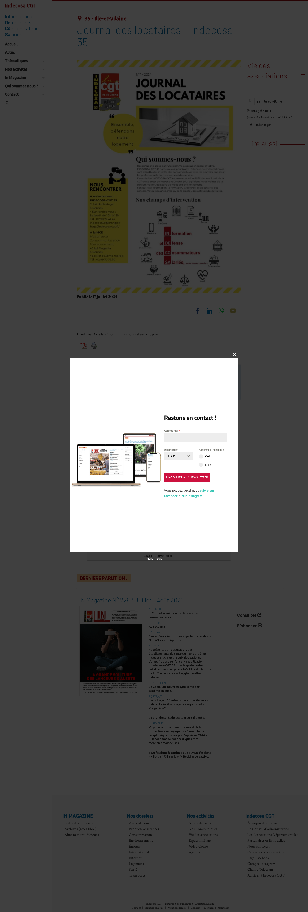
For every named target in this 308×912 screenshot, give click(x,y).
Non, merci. (154, 558)
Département (171, 449)
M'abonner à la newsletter (187, 477)
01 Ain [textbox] (170, 456)
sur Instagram (192, 496)
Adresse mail (172, 430)
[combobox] (178, 456)
